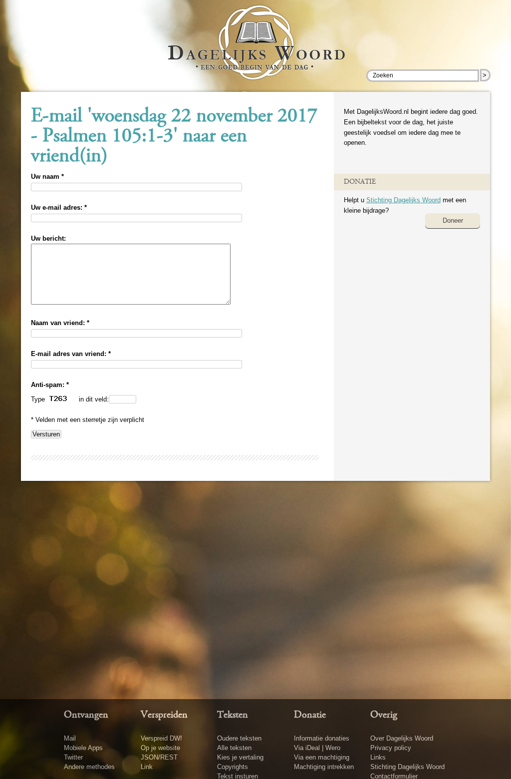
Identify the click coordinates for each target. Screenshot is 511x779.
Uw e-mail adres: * (59, 207)
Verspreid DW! (161, 738)
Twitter (73, 757)
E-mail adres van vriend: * (71, 354)
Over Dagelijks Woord (401, 738)
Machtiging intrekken (324, 767)
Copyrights (232, 767)
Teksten (232, 715)
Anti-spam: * (50, 385)
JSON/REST (159, 757)
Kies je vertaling (240, 757)
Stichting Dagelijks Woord (403, 200)
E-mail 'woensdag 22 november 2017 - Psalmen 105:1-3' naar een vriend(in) (174, 137)
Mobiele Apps (83, 748)
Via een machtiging (321, 757)
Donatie (310, 715)
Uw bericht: (48, 238)
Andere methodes (89, 767)
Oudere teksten (239, 738)
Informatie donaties (321, 738)
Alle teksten (234, 748)
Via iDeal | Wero (317, 748)
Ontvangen (86, 715)
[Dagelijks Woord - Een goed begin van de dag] (256, 49)
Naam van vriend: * (60, 323)
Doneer (453, 220)
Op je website (160, 748)
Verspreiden (164, 715)
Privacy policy (390, 748)
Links (378, 757)
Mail (70, 738)
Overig (383, 715)
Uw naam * (47, 176)
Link (147, 767)
